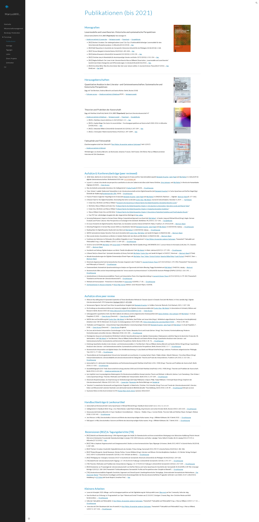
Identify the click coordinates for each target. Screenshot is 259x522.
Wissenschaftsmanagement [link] (13, 28)
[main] (122, 12)
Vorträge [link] (9, 46)
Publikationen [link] (10, 41)
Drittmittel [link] (10, 63)
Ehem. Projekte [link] (11, 58)
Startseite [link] (7, 24)
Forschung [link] (7, 37)
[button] (256, 2)
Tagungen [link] (9, 50)
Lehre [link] (8, 54)
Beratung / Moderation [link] (12, 33)
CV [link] (5, 67)
